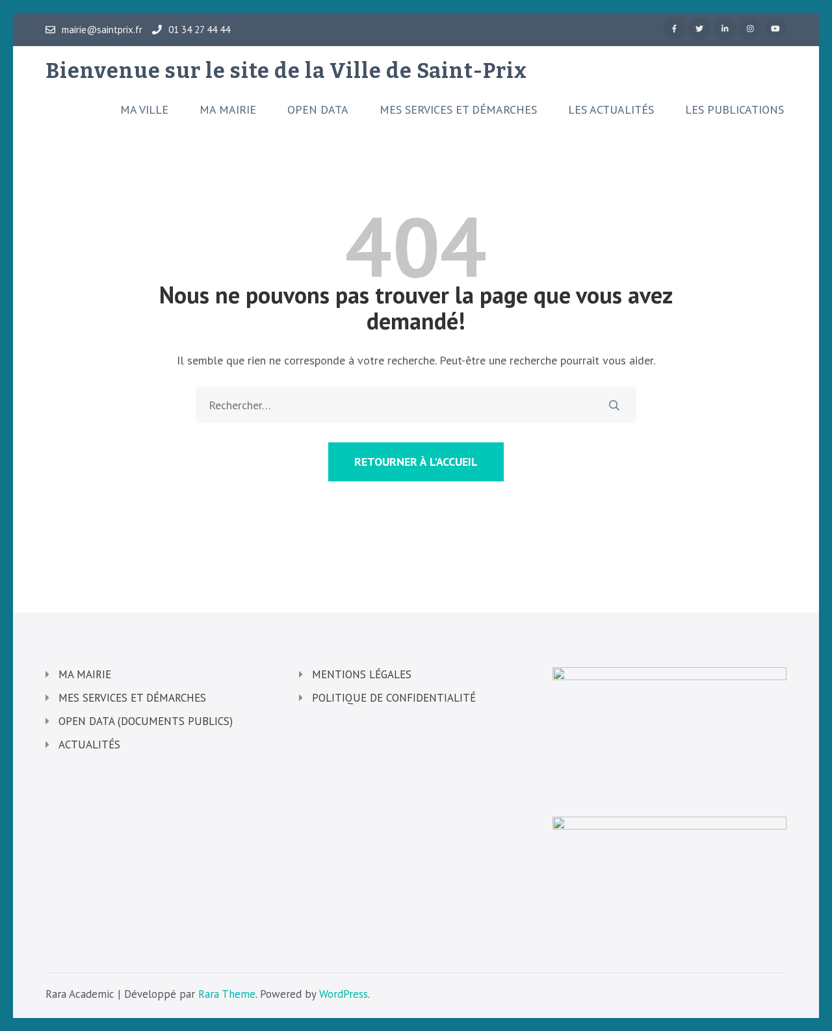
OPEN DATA (317, 110)
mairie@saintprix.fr (102, 30)
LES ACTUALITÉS (611, 110)
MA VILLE (144, 110)
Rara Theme (226, 994)
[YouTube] (775, 29)
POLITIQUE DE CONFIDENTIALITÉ (394, 698)
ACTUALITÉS (89, 744)
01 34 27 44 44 (199, 30)
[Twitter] (699, 29)
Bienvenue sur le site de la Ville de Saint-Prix (286, 70)
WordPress (343, 994)
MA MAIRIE (228, 110)
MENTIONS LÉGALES (361, 674)
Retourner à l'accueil (416, 461)
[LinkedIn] (725, 29)
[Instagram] (750, 29)
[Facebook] (674, 29)
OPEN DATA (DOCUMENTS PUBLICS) (145, 721)
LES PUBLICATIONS (734, 110)
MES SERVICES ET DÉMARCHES (458, 110)
